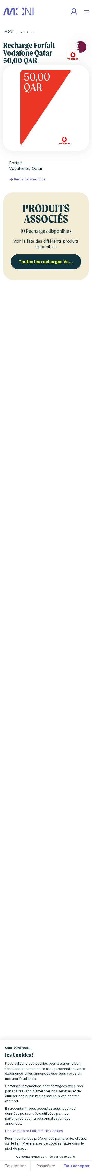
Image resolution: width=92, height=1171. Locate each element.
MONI (9, 31)
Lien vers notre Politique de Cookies (34, 1131)
